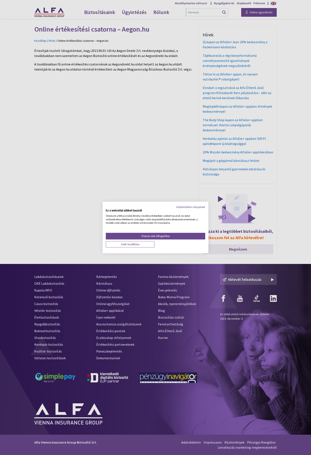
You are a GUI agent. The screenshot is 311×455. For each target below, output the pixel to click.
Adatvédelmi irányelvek (190, 207)
